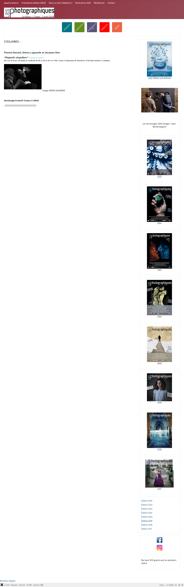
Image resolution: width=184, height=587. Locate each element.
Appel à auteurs (11, 3)
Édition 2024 (146, 505)
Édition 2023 (146, 509)
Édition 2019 (146, 521)
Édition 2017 (146, 529)
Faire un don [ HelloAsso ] (60, 3)
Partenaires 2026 (83, 3)
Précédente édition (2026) (34, 3)
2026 (150, 78)
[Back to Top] (179, 582)
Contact (111, 3)
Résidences (99, 3)
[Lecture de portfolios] (80, 27)
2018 (159, 449)
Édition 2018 (146, 525)
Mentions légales (8, 581)
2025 (159, 176)
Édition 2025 (146, 501)
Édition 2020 (146, 517)
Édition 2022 (146, 513)
